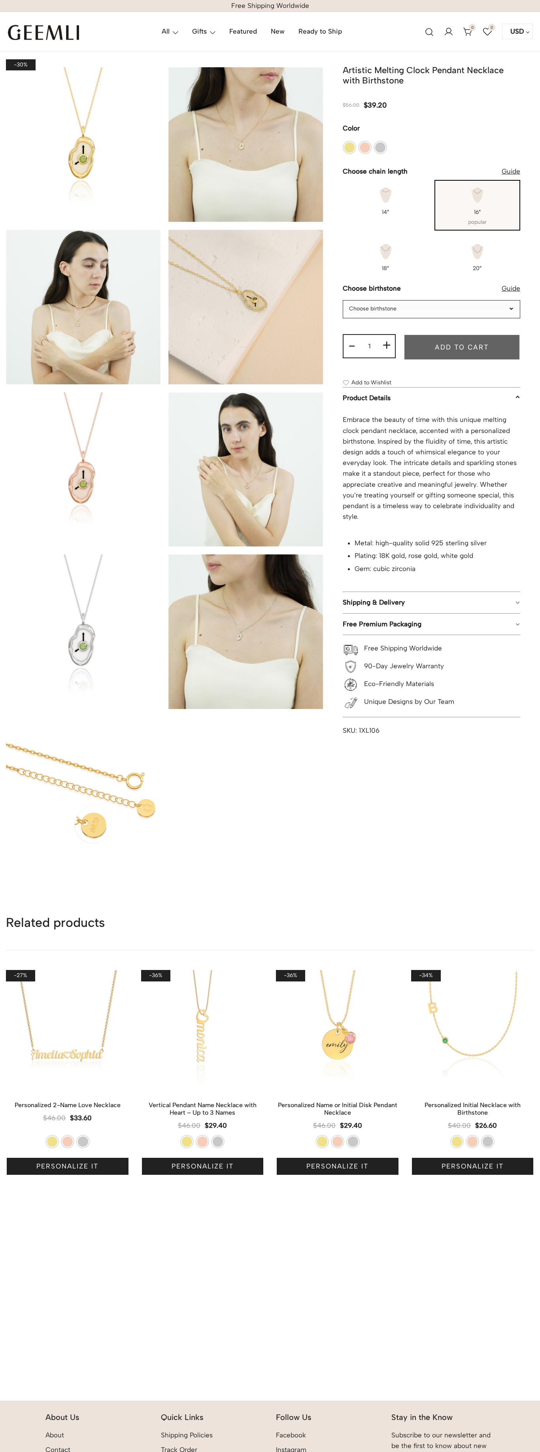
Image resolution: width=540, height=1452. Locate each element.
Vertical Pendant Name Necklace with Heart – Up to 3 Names (203, 1108)
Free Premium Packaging (382, 624)
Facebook (291, 1435)
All (166, 31)
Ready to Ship (320, 31)
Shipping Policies (187, 1435)
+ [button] (386, 345)
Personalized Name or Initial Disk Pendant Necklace (337, 1108)
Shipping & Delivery (374, 603)
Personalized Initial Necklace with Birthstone (473, 1108)
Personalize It (67, 1166)
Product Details (367, 398)
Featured (243, 31)
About (54, 1435)
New (278, 31)
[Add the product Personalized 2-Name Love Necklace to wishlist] (122, 983)
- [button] (351, 345)
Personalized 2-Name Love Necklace (68, 1105)
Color (351, 128)
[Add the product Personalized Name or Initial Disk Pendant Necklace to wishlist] (392, 983)
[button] (349, 148)
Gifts (199, 31)
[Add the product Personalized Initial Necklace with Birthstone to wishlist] (527, 983)
